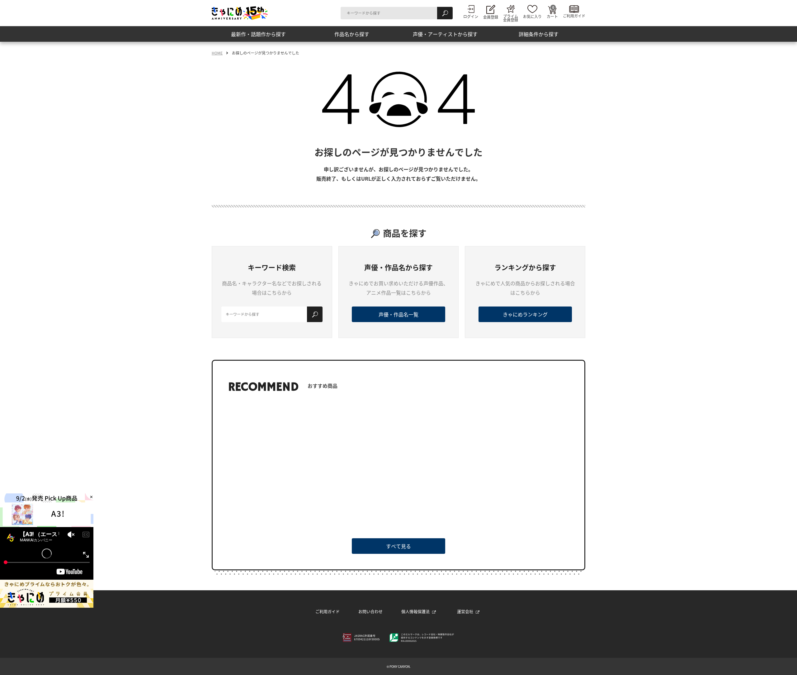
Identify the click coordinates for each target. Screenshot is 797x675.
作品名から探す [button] (351, 34)
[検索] (445, 13)
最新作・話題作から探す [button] (258, 34)
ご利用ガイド (327, 611)
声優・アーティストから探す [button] (445, 34)
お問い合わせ (370, 611)
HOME (217, 53)
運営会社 (465, 611)
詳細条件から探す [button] (539, 34)
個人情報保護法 (415, 611)
